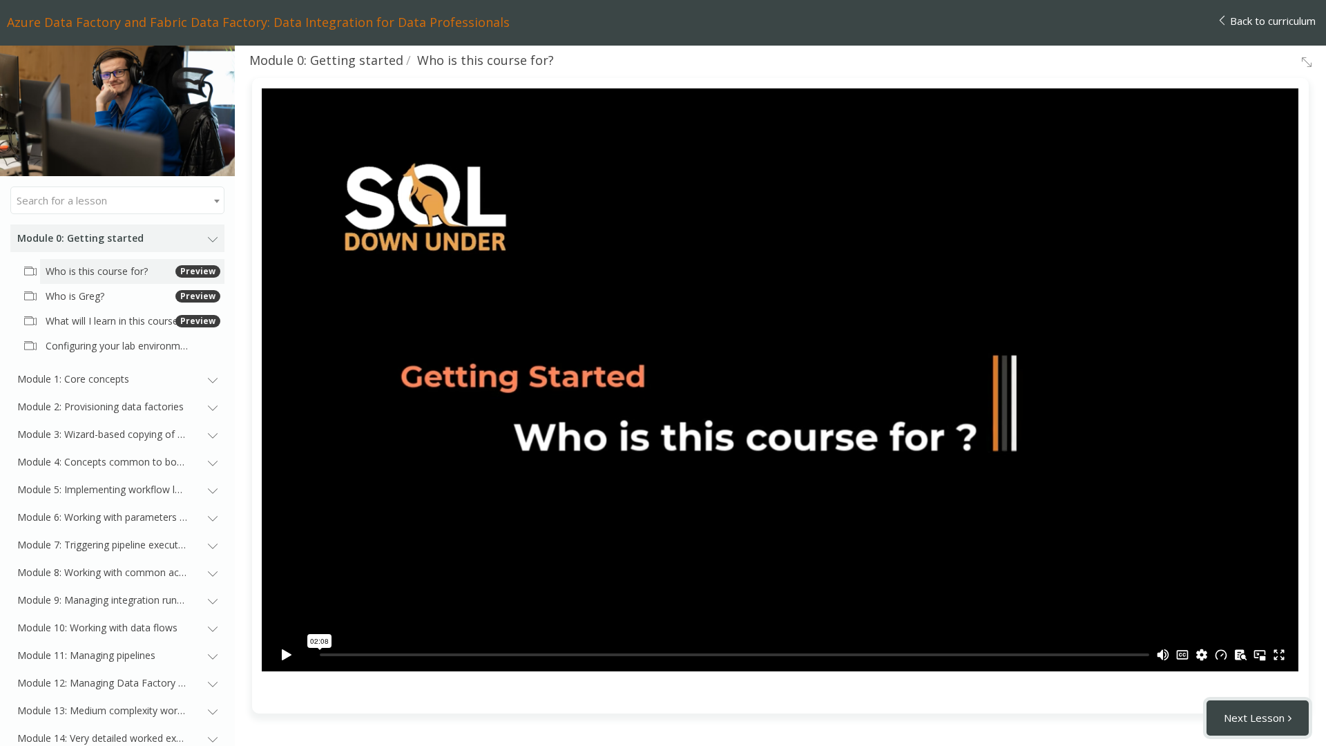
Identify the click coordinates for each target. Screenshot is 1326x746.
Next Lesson (1254, 718)
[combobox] (117, 200)
